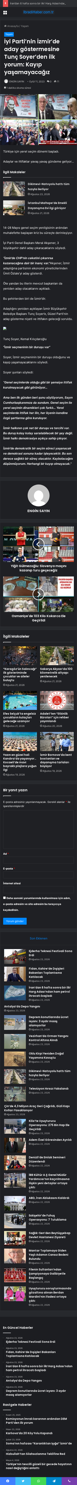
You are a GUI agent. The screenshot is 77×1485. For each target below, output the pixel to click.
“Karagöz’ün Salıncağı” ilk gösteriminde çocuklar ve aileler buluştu (20, 674)
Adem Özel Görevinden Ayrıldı (50, 1140)
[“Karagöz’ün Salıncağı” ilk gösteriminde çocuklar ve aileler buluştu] (20, 655)
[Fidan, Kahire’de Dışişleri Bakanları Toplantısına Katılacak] (15, 974)
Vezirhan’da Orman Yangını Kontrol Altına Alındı (48, 1038)
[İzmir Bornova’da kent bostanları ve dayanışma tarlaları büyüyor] (57, 741)
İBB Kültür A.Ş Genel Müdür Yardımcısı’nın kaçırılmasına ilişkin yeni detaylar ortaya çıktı (49, 1181)
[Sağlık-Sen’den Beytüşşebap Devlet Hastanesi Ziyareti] (15, 1238)
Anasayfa (13, 26)
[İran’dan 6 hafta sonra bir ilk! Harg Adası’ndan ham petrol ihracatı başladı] (15, 993)
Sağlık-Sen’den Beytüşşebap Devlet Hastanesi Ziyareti (49, 1235)
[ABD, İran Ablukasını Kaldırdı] (15, 1203)
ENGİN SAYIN (16, 81)
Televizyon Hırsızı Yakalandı (49, 1089)
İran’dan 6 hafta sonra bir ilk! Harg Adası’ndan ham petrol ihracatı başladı (49, 992)
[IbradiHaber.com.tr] (38, 12)
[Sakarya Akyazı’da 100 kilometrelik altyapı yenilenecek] (57, 655)
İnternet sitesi (12, 883)
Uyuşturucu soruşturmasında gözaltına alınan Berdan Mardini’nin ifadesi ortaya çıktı (50, 1294)
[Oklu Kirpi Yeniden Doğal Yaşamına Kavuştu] (15, 1059)
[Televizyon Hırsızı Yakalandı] (15, 1094)
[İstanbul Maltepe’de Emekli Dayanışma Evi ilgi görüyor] (14, 207)
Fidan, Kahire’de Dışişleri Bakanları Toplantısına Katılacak (46, 973)
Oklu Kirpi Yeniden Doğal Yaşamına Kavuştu (46, 1056)
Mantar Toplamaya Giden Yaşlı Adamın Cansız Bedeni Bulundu (48, 1255)
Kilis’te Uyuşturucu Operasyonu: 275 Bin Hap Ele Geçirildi (49, 1125)
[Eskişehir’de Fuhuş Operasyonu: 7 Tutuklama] (15, 1220)
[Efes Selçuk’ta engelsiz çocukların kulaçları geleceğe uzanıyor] (20, 700)
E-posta (9, 868)
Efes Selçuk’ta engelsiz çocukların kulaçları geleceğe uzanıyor (19, 717)
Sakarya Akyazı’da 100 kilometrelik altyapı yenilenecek (56, 672)
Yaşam (25, 26)
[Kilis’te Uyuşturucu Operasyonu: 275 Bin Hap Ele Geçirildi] (15, 1126)
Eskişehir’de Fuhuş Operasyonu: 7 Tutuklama (47, 1217)
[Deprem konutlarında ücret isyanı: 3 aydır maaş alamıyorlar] (15, 1022)
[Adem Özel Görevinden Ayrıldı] (15, 1145)
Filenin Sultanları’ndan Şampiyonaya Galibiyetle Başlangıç (47, 1273)
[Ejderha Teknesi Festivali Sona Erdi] (15, 956)
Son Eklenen (38, 938)
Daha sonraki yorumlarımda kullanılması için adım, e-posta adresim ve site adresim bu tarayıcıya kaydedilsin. (37, 903)
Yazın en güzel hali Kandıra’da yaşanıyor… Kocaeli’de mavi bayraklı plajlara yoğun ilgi (20, 762)
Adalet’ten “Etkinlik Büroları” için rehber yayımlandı (54, 717)
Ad (6, 853)
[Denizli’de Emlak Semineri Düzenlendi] (15, 1162)
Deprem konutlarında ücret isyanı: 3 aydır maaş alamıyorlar (49, 1021)
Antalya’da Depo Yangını (22, 1006)
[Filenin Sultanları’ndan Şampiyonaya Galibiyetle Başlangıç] (15, 1274)
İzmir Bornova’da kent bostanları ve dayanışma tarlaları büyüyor (56, 760)
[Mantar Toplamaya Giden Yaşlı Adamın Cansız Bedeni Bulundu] (15, 1256)
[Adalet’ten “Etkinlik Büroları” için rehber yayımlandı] (57, 700)
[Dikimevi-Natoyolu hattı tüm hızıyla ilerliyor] (14, 188)
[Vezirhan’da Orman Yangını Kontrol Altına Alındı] (15, 1041)
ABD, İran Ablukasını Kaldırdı (49, 1198)
